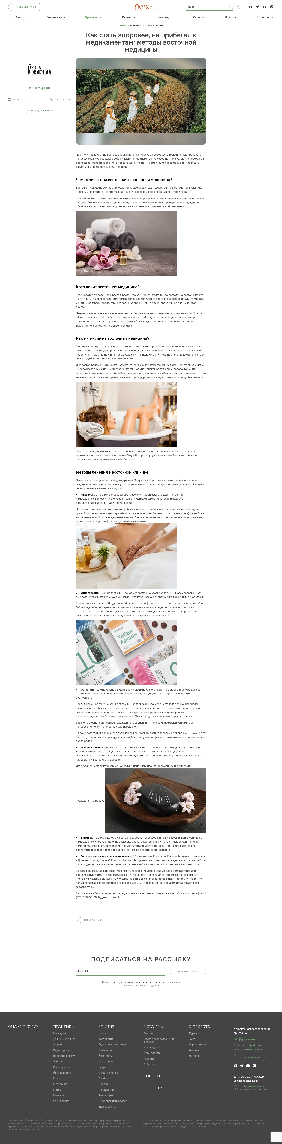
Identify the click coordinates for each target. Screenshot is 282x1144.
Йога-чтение (106, 1061)
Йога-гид (163, 17)
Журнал (193, 1033)
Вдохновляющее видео (112, 1044)
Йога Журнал (39, 88)
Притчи (103, 1084)
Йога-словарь (152, 1053)
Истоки (103, 1033)
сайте (178, 893)
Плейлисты (105, 1078)
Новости (230, 17)
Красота (58, 1078)
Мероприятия (197, 1044)
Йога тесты (105, 1056)
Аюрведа (59, 1044)
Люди (101, 1067)
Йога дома (59, 1033)
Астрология (105, 1039)
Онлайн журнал (108, 1072)
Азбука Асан (151, 1064)
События (199, 17)
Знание (127, 17)
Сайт (191, 1039)
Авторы (148, 1033)
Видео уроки (61, 1050)
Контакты (194, 1056)
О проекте (263, 17)
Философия (105, 1095)
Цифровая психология (112, 1101)
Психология (106, 1089)
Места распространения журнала (158, 1040)
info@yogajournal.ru (246, 1039)
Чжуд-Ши (116, 488)
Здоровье (59, 1061)
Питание (58, 1095)
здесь (131, 459)
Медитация (60, 1084)
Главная (122, 25)
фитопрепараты (156, 603)
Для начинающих (64, 1039)
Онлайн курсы (55, 17)
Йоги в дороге (62, 1072)
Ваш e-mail (82, 971)
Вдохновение (106, 1106)
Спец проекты (61, 1101)
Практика (91, 17)
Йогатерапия (61, 1067)
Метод (57, 1089)
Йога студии (151, 1047)
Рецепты (148, 1058)
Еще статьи (105, 1050)
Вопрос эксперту (64, 1056)
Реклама (193, 1050)
